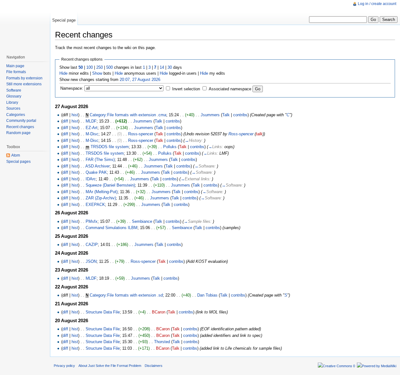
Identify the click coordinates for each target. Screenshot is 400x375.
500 (109, 67)
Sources (13, 108)
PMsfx (92, 221)
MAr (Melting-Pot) (102, 191)
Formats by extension (24, 78)
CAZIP (92, 244)
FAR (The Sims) (100, 159)
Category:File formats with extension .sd (126, 295)
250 (99, 67)
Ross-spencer (140, 134)
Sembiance (142, 221)
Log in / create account (377, 4)
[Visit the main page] (25, 25)
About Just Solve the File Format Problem (109, 366)
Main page (15, 66)
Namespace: (71, 88)
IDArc (91, 179)
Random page (18, 133)
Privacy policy (64, 366)
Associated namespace (230, 89)
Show (97, 73)
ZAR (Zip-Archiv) (101, 198)
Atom (15, 155)
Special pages (18, 161)
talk (259, 134)
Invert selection (186, 89)
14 (162, 67)
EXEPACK (95, 204)
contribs (240, 114)
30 (170, 67)
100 (89, 67)
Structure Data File (103, 312)
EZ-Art (92, 127)
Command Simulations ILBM (112, 227)
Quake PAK (96, 172)
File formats (16, 72)
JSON (91, 261)
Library (12, 102)
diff (65, 121)
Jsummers (210, 114)
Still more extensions (24, 84)
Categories (15, 114)
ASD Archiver (97, 166)
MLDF (91, 121)
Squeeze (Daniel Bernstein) (110, 185)
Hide (63, 73)
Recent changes (20, 127)
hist (75, 114)
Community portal (21, 120)
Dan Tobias (207, 295)
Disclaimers (153, 366)
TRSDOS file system (110, 146)
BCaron (158, 312)
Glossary (13, 96)
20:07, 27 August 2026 (140, 79)
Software (13, 90)
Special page (64, 20)
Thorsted (162, 341)
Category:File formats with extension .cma (128, 114)
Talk (226, 114)
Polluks (170, 146)
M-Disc (92, 134)
